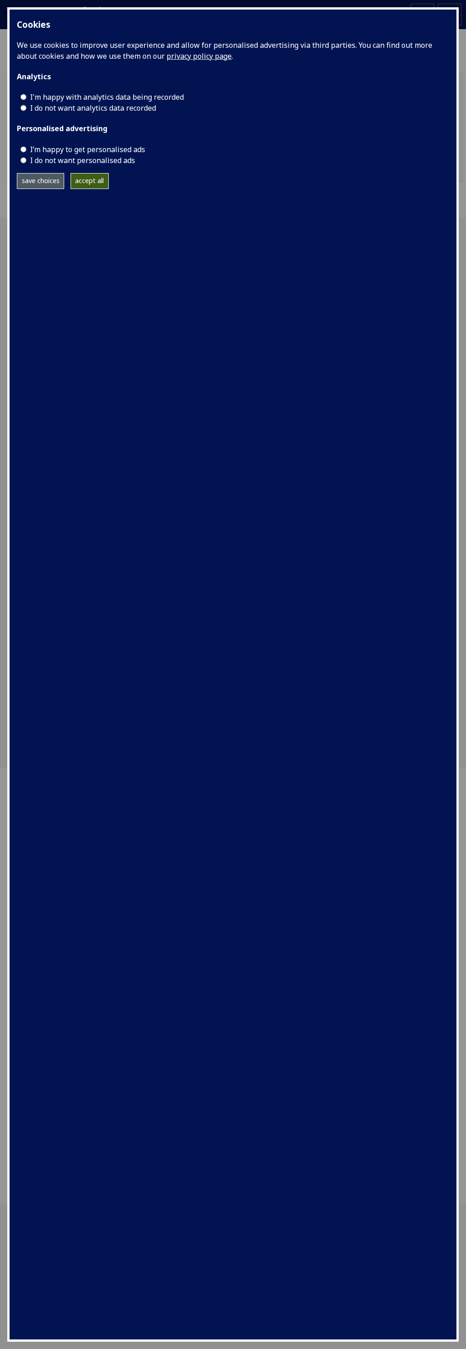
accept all (89, 180)
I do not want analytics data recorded (93, 108)
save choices (41, 180)
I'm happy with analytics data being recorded (107, 97)
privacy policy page (199, 56)
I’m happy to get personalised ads (87, 149)
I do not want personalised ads (82, 160)
